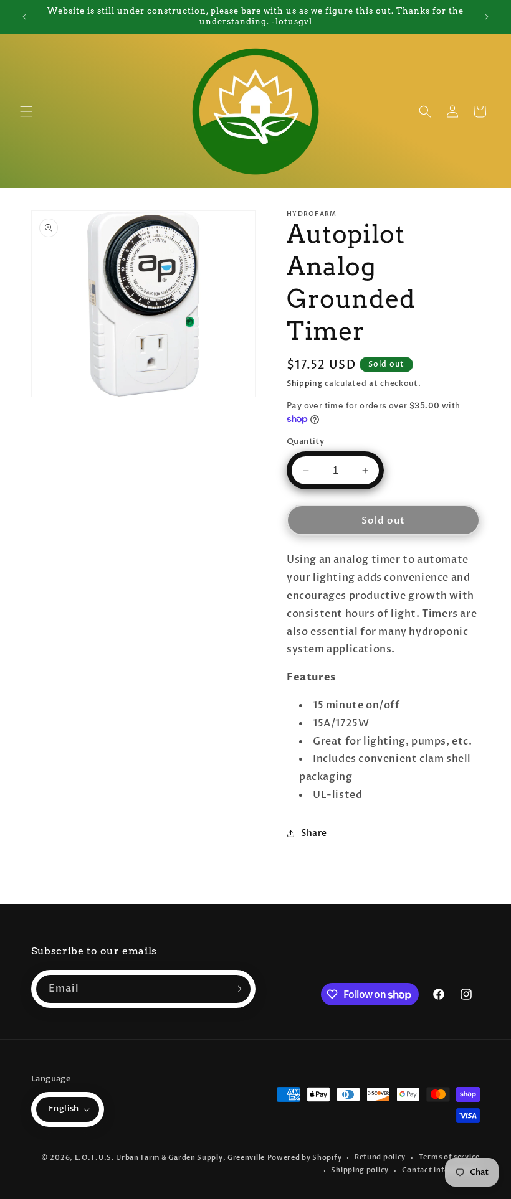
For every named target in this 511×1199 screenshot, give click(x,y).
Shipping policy (360, 1170)
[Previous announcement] (24, 17)
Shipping (305, 383)
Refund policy (380, 1157)
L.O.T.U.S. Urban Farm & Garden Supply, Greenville (170, 1157)
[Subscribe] (237, 989)
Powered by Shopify (304, 1157)
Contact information (441, 1170)
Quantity (305, 441)
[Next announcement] (486, 17)
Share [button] (314, 833)
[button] (26, 111)
